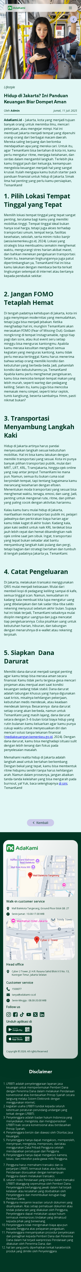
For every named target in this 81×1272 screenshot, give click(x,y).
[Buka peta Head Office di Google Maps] (40, 939)
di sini (63, 783)
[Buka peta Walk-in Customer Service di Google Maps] (40, 876)
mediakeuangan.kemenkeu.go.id (28, 737)
